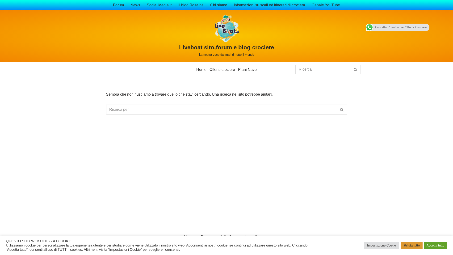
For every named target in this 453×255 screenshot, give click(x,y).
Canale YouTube (326, 5)
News (135, 5)
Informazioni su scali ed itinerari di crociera (269, 5)
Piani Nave (247, 70)
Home (201, 70)
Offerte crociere (222, 70)
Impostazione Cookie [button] (381, 245)
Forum (118, 5)
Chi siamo (218, 5)
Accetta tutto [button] (435, 245)
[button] (171, 5)
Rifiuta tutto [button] (412, 245)
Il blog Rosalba (191, 5)
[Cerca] (355, 69)
